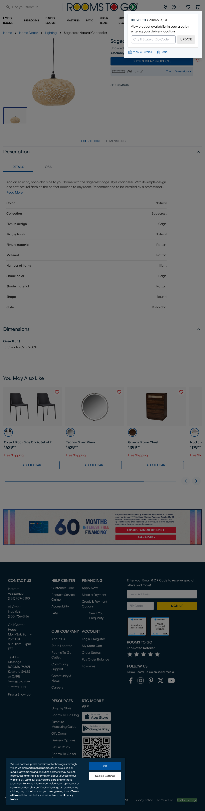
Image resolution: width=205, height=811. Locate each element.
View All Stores (142, 52)
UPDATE (186, 39)
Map (165, 52)
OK (105, 766)
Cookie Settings (105, 776)
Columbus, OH (157, 20)
